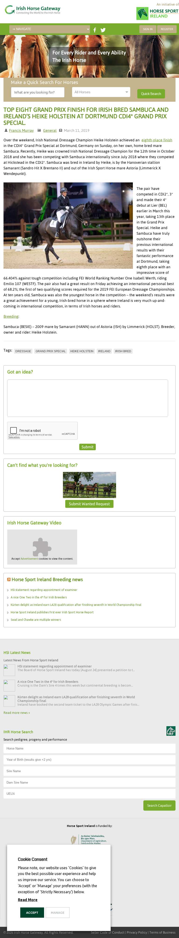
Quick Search (151, 93)
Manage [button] (57, 912)
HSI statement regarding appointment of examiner (44, 589)
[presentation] (42, 431)
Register (167, 29)
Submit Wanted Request (89, 504)
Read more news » (16, 713)
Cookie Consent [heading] (32, 859)
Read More (28, 900)
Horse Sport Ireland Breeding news (47, 579)
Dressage (23, 351)
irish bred (123, 351)
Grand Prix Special (51, 351)
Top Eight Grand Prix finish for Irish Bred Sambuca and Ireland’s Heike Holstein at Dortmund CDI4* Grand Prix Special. (86, 116)
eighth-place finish (156, 140)
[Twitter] (102, 29)
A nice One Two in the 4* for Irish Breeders (39, 597)
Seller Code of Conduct (107, 932)
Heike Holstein (81, 351)
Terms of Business (162, 932)
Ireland (104, 351)
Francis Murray (21, 130)
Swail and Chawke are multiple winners (36, 619)
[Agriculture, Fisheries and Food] (89, 840)
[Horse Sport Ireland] (157, 19)
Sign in (148, 29)
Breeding (10, 316)
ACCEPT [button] (32, 912)
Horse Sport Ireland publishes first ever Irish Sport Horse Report (52, 612)
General (50, 130)
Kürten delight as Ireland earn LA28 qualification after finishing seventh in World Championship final (76, 604)
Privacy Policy (137, 932)
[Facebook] (94, 29)
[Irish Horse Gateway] (26, 8)
